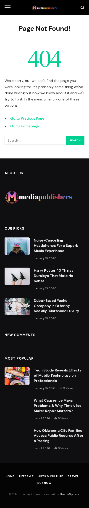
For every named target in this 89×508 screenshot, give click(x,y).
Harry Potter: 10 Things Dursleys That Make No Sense (53, 275)
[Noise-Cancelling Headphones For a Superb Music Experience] (17, 246)
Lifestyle (26, 476)
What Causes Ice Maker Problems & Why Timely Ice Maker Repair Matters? (57, 405)
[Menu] (7, 7)
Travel (73, 476)
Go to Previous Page (27, 118)
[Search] (82, 7)
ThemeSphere (69, 494)
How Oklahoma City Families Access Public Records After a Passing (58, 435)
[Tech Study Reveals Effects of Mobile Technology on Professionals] (17, 376)
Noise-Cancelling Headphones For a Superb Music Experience (56, 245)
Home (10, 476)
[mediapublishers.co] (45, 7)
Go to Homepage (24, 126)
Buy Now (44, 483)
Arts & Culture (50, 476)
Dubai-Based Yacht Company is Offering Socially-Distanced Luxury (56, 305)
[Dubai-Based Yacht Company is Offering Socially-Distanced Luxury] (17, 306)
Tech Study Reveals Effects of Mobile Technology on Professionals (58, 375)
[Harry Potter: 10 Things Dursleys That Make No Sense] (17, 276)
